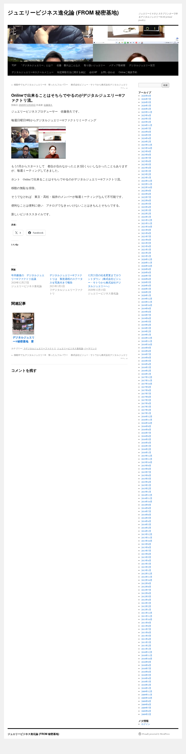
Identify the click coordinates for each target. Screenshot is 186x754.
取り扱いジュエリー (94, 65)
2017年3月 (146, 406)
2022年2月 (146, 213)
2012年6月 (146, 593)
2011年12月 (146, 612)
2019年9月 (146, 308)
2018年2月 (146, 370)
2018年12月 (146, 337)
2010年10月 (146, 658)
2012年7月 (146, 589)
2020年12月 (146, 259)
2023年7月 (146, 157)
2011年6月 (146, 632)
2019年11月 (146, 301)
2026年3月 (146, 105)
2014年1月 (146, 530)
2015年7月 (146, 472)
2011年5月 (146, 635)
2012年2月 (146, 606)
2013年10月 (146, 540)
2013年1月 (146, 570)
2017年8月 (146, 390)
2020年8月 (146, 272)
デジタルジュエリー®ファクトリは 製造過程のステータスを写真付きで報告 (66, 278)
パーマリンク (90, 348)
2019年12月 (146, 298)
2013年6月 (146, 553)
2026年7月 (146, 98)
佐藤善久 (48, 104)
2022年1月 (146, 216)
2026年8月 (146, 95)
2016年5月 (146, 439)
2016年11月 (146, 419)
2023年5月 (146, 164)
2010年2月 (146, 684)
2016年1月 (146, 452)
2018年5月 (146, 360)
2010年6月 (146, 671)
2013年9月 (146, 544)
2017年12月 (146, 377)
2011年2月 (146, 645)
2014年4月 (146, 521)
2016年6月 (146, 436)
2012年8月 (146, 586)
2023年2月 (146, 174)
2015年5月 (146, 478)
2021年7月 (146, 236)
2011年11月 (146, 616)
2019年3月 (146, 328)
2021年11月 (146, 223)
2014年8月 (146, 508)
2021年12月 (146, 220)
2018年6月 (146, 357)
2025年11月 (146, 112)
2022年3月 (146, 210)
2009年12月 (146, 691)
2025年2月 (146, 121)
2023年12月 (146, 144)
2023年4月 (146, 167)
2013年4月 (146, 560)
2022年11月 (146, 184)
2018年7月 (146, 354)
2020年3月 (146, 288)
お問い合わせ (108, 72)
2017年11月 (146, 380)
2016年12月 (146, 416)
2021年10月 (146, 226)
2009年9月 (146, 701)
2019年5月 (146, 321)
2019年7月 (146, 314)
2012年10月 (146, 580)
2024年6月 (146, 131)
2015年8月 (146, 468)
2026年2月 (146, 108)
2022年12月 (146, 180)
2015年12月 (146, 455)
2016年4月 (146, 442)
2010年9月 (146, 661)
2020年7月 (146, 275)
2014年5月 (146, 517)
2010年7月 (146, 668)
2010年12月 (146, 652)
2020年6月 (146, 278)
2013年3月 (146, 563)
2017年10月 (146, 383)
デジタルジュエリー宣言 (142, 65)
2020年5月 (146, 282)
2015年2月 (146, 488)
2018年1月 (146, 373)
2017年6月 (146, 396)
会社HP (93, 72)
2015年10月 (146, 462)
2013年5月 (146, 557)
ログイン (145, 724)
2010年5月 (146, 674)
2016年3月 (146, 445)
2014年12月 (146, 494)
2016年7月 (146, 432)
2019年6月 (146, 318)
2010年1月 (146, 688)
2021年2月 (146, 252)
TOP (14, 65)
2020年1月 (146, 295)
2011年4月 (146, 638)
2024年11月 (146, 125)
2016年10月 (146, 422)
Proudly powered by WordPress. (156, 733)
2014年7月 (146, 511)
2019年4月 (146, 324)
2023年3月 (146, 170)
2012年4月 (146, 599)
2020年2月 (146, 292)
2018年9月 (146, 347)
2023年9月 (146, 151)
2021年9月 (146, 229)
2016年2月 (146, 449)
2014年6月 (146, 514)
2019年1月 (146, 334)
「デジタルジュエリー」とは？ (36, 65)
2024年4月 (146, 138)
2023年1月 (146, 177)
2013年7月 (146, 550)
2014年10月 (146, 501)
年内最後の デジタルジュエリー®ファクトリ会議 (27, 277)
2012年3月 (146, 602)
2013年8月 (146, 547)
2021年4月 (146, 246)
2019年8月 (146, 311)
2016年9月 (146, 426)
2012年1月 (146, 609)
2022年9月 (146, 190)
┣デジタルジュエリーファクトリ (39, 348)
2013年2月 (146, 566)
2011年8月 (146, 625)
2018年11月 (146, 341)
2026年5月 (146, 102)
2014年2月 (146, 527)
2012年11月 (146, 576)
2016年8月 (146, 429)
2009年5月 (146, 714)
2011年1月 (146, 648)
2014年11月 (146, 498)
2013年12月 (146, 534)
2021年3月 (146, 249)
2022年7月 (146, 197)
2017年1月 (146, 413)
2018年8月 (146, 350)
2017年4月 (146, 403)
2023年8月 (146, 154)
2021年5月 (146, 242)
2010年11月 (146, 655)
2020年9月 (146, 269)
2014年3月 (146, 524)
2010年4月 (146, 678)
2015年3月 (146, 485)
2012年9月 (146, 583)
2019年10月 (146, 305)
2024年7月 (146, 128)
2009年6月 (146, 710)
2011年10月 (146, 619)
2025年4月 (146, 115)
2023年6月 (146, 161)
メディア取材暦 (117, 65)
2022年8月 (146, 193)
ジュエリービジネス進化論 (70, 348)
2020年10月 (146, 265)
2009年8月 (146, 704)
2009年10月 (146, 697)
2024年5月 (146, 134)
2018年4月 (146, 364)
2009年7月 (146, 707)
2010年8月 (146, 665)
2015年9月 (146, 465)
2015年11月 (146, 458)
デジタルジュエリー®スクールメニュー (33, 72)
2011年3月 (146, 642)
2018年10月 (146, 344)
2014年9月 (146, 504)
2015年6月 (146, 475)
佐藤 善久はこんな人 (68, 65)
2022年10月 (146, 187)
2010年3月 (146, 681)
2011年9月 (146, 622)
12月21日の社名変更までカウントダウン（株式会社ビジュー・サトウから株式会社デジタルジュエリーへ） (104, 280)
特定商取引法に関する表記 (71, 72)
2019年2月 (146, 331)
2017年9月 (146, 386)
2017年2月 (146, 409)
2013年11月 (146, 537)
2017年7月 (146, 393)
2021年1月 (146, 256)
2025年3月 (146, 118)
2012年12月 (146, 573)
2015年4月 (146, 481)
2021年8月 (146, 233)
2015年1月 (146, 491)
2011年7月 (146, 629)
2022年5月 (146, 203)
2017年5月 (146, 400)
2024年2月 (146, 141)
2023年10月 (146, 148)
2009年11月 (146, 694)
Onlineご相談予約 (128, 72)
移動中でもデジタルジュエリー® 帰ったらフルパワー (39, 84)
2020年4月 (146, 285)
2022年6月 (146, 200)
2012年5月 (146, 596)
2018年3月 (146, 367)
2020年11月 (146, 262)
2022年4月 (146, 206)
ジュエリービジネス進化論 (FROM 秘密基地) (63, 12)
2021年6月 (146, 239)
